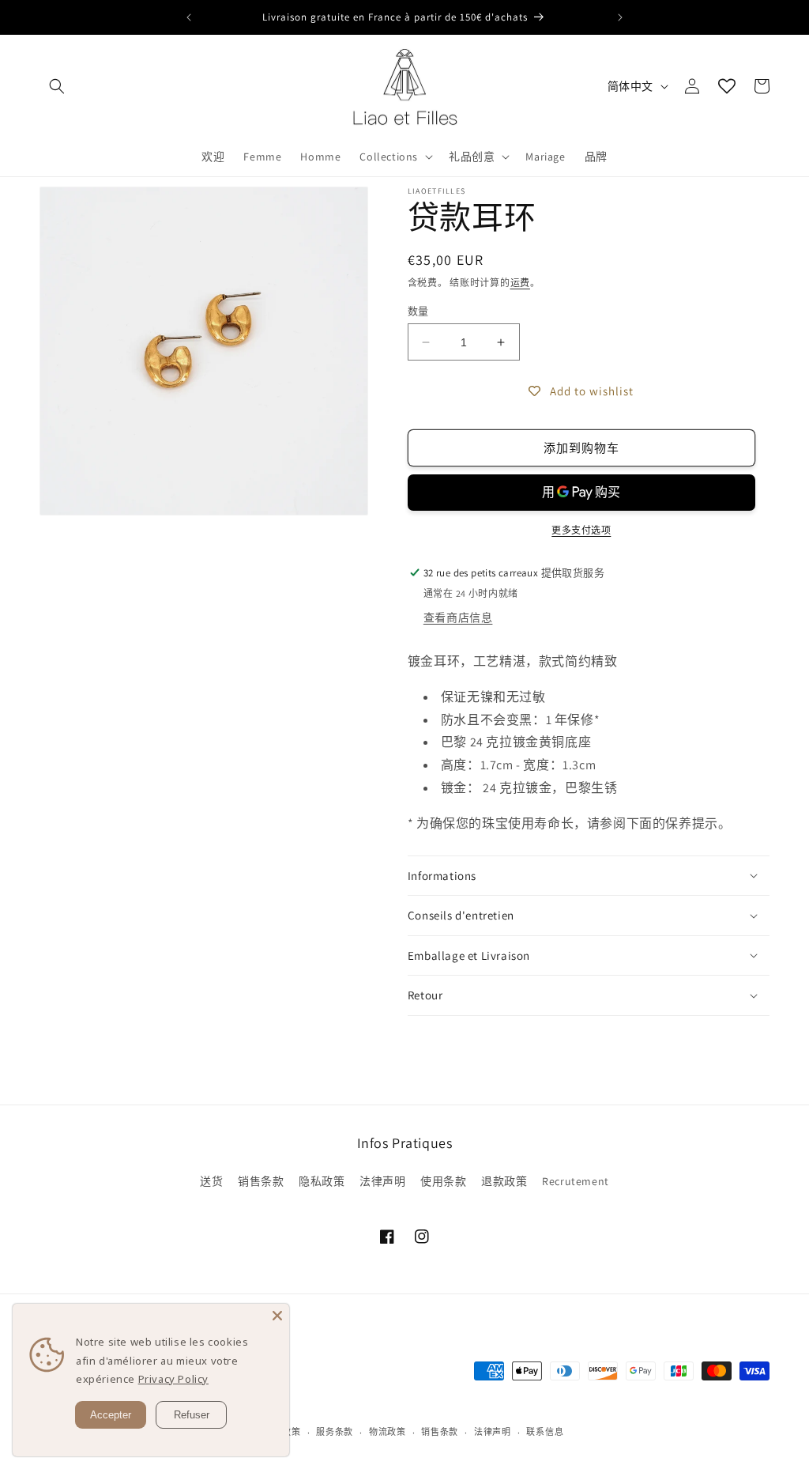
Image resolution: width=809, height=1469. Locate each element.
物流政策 (387, 1431)
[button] (57, 86)
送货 (211, 1181)
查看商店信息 (458, 617)
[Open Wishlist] (726, 86)
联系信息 (544, 1431)
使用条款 (443, 1181)
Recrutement (575, 1181)
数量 (418, 311)
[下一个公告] (620, 17)
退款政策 (504, 1181)
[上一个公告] (188, 17)
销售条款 (261, 1181)
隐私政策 (321, 1181)
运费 (520, 283)
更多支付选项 (581, 530)
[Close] (277, 1316)
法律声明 (382, 1181)
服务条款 (334, 1431)
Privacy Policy (173, 1379)
